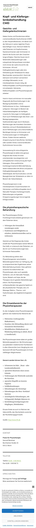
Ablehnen (18, 516)
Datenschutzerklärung (19, 525)
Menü (30, 7)
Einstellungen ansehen (18, 521)
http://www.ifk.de (14, 420)
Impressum (30, 525)
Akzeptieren (18, 511)
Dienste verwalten (17, 505)
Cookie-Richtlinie (7, 525)
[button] (33, 487)
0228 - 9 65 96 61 (14, 461)
